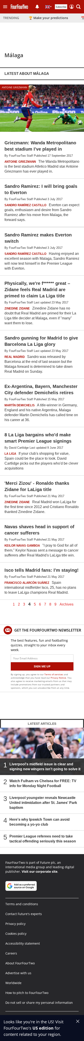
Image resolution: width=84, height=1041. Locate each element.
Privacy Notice (58, 677)
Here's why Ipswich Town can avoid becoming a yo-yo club (39, 822)
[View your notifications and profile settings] (37, 6)
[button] (5, 6)
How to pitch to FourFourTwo (26, 993)
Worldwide (13, 983)
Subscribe (61, 6)
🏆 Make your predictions (48, 18)
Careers (11, 953)
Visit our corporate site (39, 871)
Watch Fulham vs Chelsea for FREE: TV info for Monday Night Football (42, 783)
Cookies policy (15, 933)
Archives (66, 604)
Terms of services (54, 674)
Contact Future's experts (23, 914)
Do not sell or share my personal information (39, 1002)
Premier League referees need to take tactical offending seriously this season (42, 838)
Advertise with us (18, 973)
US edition (43, 1028)
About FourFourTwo (20, 963)
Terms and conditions (21, 904)
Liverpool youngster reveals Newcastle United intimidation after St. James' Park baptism (43, 802)
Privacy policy (15, 924)
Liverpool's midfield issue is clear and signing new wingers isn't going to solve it (44, 766)
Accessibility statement (22, 943)
